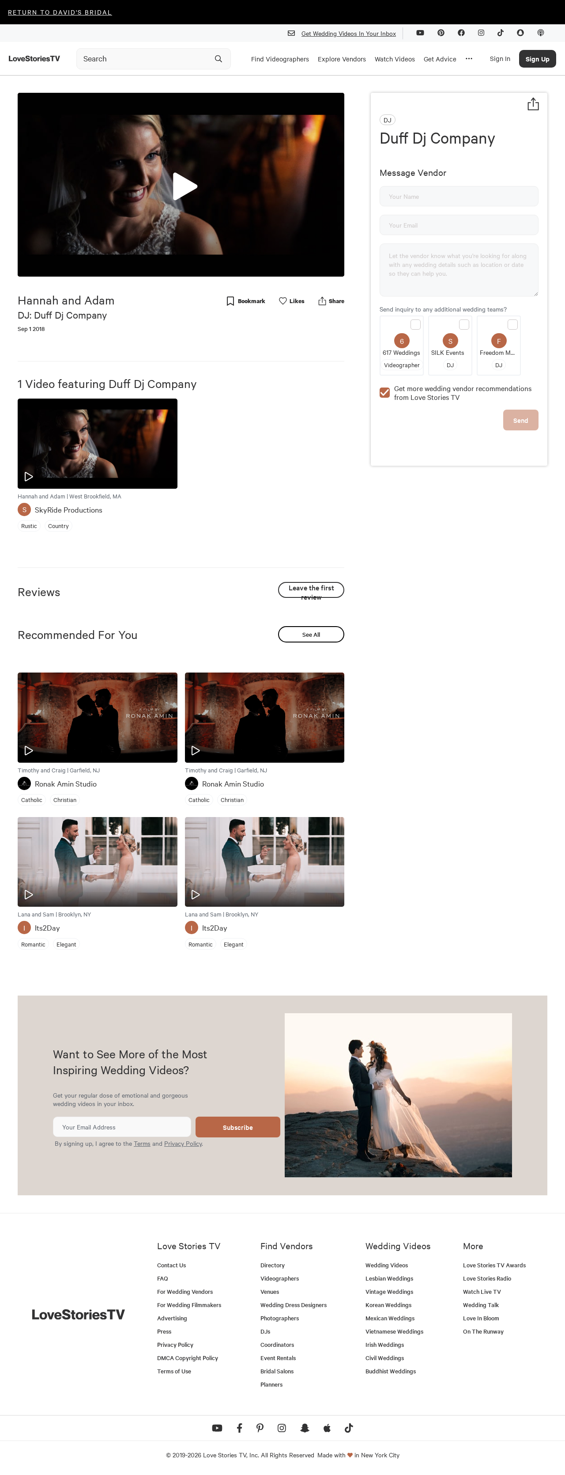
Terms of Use (174, 1371)
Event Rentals (278, 1357)
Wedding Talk (481, 1304)
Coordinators (277, 1344)
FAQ (162, 1278)
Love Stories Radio (487, 1278)
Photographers (279, 1318)
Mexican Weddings (389, 1318)
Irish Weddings (384, 1344)
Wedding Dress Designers (293, 1304)
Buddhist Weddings (390, 1371)
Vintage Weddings (389, 1291)
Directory (272, 1265)
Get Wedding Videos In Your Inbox (348, 33)
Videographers (279, 1278)
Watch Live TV (482, 1291)
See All (311, 634)
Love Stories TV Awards (494, 1265)
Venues (269, 1291)
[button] (181, 184)
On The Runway (483, 1331)
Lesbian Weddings (389, 1278)
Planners (271, 1384)
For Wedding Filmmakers (189, 1304)
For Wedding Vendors (185, 1291)
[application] (181, 185)
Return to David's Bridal (60, 12)
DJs (265, 1331)
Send (520, 420)
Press (164, 1331)
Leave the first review (311, 590)
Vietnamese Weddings (394, 1331)
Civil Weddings (384, 1357)
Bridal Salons (277, 1371)
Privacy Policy (183, 1143)
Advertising (172, 1318)
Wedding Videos (386, 1265)
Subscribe (238, 1127)
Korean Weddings (388, 1304)
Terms (142, 1143)
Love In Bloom (481, 1318)
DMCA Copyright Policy (187, 1357)
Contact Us (171, 1265)
